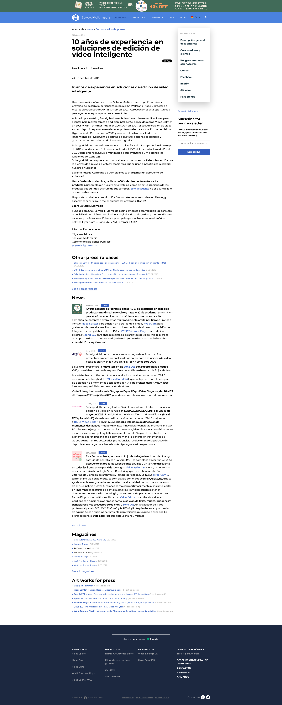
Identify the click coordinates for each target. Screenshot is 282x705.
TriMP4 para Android (188, 653)
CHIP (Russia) (85, 556)
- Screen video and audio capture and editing (109, 598)
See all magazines (83, 571)
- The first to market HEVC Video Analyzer (107, 607)
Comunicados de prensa (110, 29)
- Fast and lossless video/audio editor (106, 590)
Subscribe (193, 151)
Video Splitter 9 (135, 467)
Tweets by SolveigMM (188, 111)
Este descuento (140, 188)
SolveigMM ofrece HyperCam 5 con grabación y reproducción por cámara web (116, 274)
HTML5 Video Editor (85, 421)
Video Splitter (89, 323)
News (90, 29)
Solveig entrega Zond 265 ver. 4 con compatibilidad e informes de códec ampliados (118, 278)
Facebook (186, 77)
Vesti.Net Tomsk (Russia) (90, 561)
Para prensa (187, 96)
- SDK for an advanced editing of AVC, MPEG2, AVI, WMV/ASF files (122, 602)
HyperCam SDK (146, 660)
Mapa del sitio (128, 697)
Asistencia (157, 17)
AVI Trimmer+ (112, 676)
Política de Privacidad (144, 697)
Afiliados (185, 90)
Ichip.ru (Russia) (86, 544)
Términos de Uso (162, 697)
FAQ (172, 17)
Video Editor (127, 497)
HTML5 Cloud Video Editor (119, 653)
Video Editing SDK (148, 653)
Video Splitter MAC (82, 679)
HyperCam (150, 323)
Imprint (184, 83)
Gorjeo (184, 70)
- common (92, 586)
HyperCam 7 (160, 474)
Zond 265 (90, 334)
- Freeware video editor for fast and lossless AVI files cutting (120, 594)
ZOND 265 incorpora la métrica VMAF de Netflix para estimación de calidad (115, 270)
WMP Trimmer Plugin (134, 331)
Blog (183, 17)
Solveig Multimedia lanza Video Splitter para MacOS (103, 282)
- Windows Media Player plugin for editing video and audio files (123, 611)
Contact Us (184, 668)
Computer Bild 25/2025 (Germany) (95, 540)
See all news (79, 525)
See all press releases (84, 288)
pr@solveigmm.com (84, 245)
